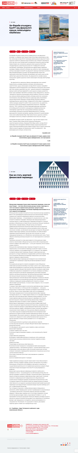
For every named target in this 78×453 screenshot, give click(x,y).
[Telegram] (67, 443)
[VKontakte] (70, 443)
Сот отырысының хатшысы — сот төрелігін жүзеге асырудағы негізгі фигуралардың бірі (60, 62)
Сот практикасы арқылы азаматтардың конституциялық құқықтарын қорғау (59, 68)
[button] (74, 7)
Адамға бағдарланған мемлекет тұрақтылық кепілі (61, 53)
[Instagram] (65, 443)
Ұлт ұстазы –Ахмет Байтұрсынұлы (58, 73)
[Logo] (10, 3)
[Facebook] (63, 443)
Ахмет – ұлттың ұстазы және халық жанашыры (60, 57)
